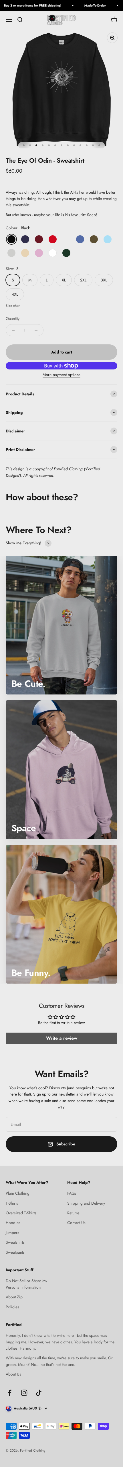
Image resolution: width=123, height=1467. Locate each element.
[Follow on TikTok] (39, 1393)
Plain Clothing (17, 1193)
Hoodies (13, 1222)
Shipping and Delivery (86, 1203)
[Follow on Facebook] (9, 1393)
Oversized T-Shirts (21, 1213)
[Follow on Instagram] (24, 1393)
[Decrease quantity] (13, 330)
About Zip (14, 1297)
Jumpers (12, 1232)
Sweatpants (15, 1252)
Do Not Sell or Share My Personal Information (26, 1284)
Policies (12, 1307)
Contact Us (76, 1222)
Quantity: (13, 318)
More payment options (61, 374)
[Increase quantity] (36, 330)
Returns (73, 1213)
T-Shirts (12, 1203)
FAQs (71, 1193)
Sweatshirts (15, 1242)
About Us (13, 1374)
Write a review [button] (61, 1038)
